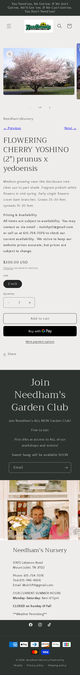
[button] (9, 26)
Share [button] (12, 354)
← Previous (12, 128)
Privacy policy (35, 665)
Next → (70, 128)
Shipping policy (57, 665)
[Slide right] (50, 107)
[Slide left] (30, 107)
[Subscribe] (66, 467)
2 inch (12, 284)
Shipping (8, 268)
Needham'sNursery (37, 660)
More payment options (40, 341)
